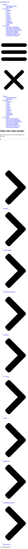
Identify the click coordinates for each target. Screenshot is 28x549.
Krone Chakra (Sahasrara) (12, 35)
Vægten (8, 17)
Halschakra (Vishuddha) (12, 32)
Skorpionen (9, 18)
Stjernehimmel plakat (11, 6)
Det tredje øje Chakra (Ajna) (13, 34)
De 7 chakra (6, 25)
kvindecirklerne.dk (4, 2)
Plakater (5, 4)
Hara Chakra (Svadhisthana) (13, 28)
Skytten (8, 20)
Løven (7, 14)
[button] (14, 65)
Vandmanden (9, 22)
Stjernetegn (6, 8)
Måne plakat (9, 7)
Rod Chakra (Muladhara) (12, 27)
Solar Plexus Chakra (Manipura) (14, 30)
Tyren (7, 11)
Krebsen (8, 13)
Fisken (7, 24)
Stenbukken (9, 21)
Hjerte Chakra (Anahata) (12, 31)
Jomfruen (8, 15)
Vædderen (8, 10)
